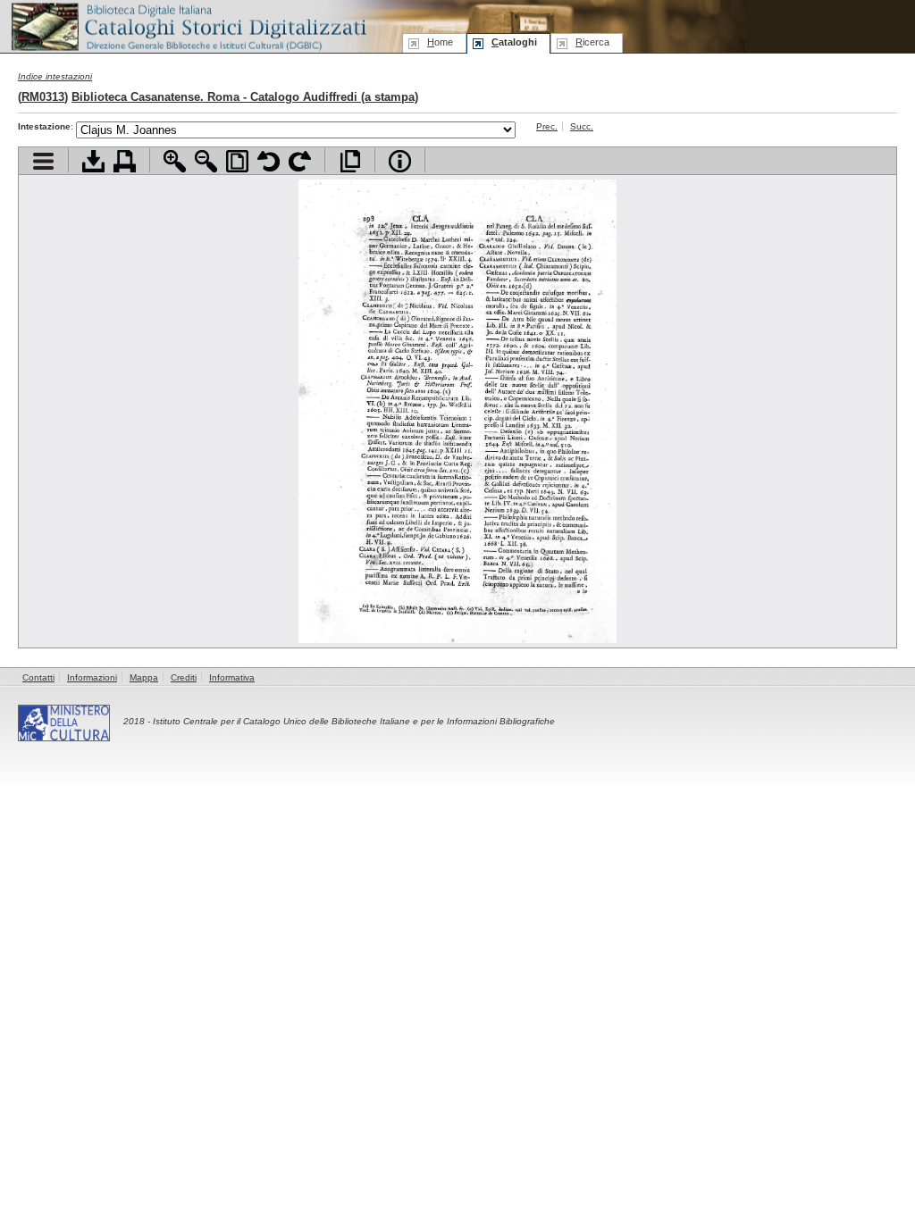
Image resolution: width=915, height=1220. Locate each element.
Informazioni (92, 677)
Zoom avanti (175, 161)
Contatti (38, 677)
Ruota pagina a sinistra (268, 161)
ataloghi (514, 42)
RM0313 (42, 97)
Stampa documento (124, 161)
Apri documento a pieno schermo (350, 161)
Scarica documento (93, 161)
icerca (592, 42)
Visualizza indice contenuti (43, 161)
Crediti (184, 677)
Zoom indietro (206, 161)
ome (440, 42)
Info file (400, 161)
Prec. (547, 126)
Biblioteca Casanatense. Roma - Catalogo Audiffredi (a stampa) (244, 97)
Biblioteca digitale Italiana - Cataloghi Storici (187, 25)
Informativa (232, 677)
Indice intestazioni (55, 76)
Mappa (144, 677)
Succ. (581, 126)
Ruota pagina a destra (300, 161)
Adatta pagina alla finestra (237, 161)
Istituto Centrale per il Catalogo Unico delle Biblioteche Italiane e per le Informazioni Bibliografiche (354, 721)
